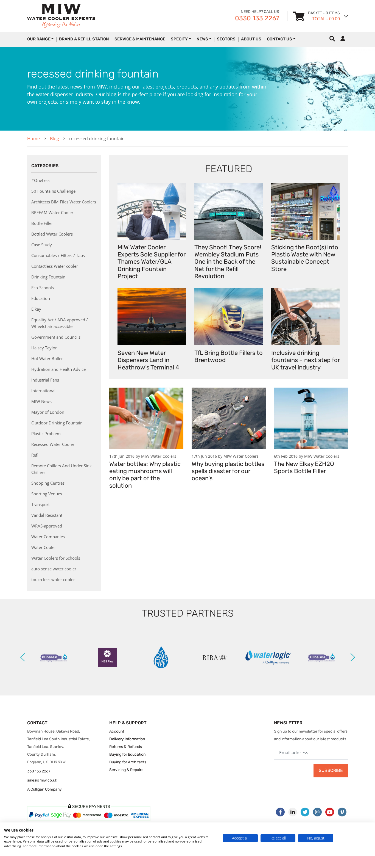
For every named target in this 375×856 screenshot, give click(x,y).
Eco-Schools (42, 287)
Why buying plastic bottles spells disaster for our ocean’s (228, 471)
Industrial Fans (45, 380)
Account (116, 731)
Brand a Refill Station (84, 39)
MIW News (41, 401)
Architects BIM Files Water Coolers (63, 202)
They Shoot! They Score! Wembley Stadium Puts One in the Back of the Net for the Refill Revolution (227, 262)
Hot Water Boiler (47, 358)
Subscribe (331, 770)
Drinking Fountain (48, 277)
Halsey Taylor (44, 347)
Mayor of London (47, 412)
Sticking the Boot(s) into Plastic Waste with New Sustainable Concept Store (304, 258)
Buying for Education (127, 754)
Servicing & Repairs (126, 769)
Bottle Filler (42, 223)
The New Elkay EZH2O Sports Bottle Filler (304, 467)
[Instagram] (317, 812)
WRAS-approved (46, 526)
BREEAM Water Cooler (52, 212)
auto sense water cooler (53, 568)
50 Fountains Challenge (53, 191)
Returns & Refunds (125, 746)
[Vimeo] (342, 812)
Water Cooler (43, 547)
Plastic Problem (46, 433)
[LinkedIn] (292, 812)
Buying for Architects (127, 762)
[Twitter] (305, 812)
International (43, 390)
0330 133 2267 (257, 18)
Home (33, 139)
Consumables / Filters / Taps (58, 255)
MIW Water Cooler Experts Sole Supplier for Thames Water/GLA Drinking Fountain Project (151, 262)
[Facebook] (280, 812)
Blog (54, 139)
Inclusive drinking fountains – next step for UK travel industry (305, 360)
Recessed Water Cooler (52, 444)
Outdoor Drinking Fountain (57, 423)
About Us (251, 39)
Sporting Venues (46, 493)
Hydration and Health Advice (58, 369)
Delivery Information (127, 739)
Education (40, 298)
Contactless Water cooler (54, 266)
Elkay (36, 309)
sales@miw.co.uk (42, 780)
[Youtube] (329, 812)
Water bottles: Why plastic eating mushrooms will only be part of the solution (145, 474)
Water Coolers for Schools (55, 558)
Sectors (226, 39)
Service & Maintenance (139, 39)
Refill (36, 455)
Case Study (41, 244)
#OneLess (40, 180)
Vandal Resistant (46, 515)
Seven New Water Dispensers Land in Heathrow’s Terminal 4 (148, 360)
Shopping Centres (48, 483)
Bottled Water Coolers (52, 234)
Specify (179, 39)
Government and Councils (55, 337)
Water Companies (48, 536)
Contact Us (279, 39)
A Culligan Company (44, 789)
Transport (40, 504)
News (202, 39)
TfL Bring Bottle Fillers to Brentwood (228, 356)
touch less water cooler (53, 579)
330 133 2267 (38, 771)
